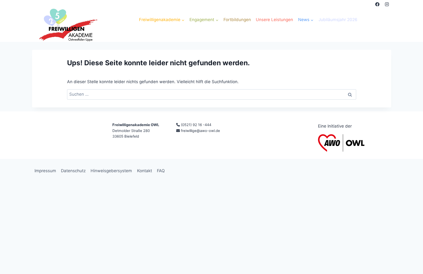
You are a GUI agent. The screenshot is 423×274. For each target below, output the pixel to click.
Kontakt (144, 170)
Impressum (45, 170)
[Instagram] (387, 4)
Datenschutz (73, 170)
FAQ (161, 170)
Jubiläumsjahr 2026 (337, 19)
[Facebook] (377, 4)
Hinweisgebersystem (111, 170)
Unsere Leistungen (274, 19)
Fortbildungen (237, 19)
